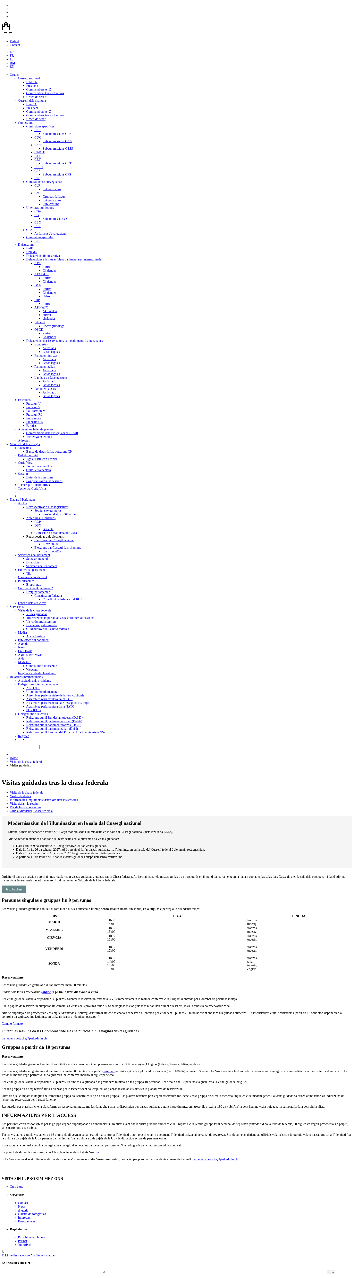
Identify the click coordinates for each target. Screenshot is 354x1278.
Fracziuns (24, 400)
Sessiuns (23, 473)
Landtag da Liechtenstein (50, 377)
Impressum (25, 1217)
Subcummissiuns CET (57, 163)
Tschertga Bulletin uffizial (34, 484)
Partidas (31, 425)
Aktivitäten (50, 311)
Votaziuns (24, 448)
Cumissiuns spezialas (39, 237)
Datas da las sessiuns (39, 477)
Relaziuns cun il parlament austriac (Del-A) (54, 721)
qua (97, 1152)
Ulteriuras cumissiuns (40, 207)
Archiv (22, 503)
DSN (37, 525)
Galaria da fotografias (32, 1214)
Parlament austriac (46, 388)
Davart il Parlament (22, 499)
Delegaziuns (26, 244)
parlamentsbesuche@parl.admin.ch (24, 1038)
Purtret (47, 266)
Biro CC (31, 104)
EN (12, 66)
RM (12, 63)
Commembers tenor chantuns (45, 93)
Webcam (31, 669)
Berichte (48, 529)
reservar (109, 1071)
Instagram (50, 1255)
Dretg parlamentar (38, 592)
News (22, 647)
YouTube (37, 1255)
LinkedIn (11, 1255)
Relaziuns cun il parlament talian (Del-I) (52, 728)
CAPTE (39, 152)
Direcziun (32, 562)
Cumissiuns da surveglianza (44, 182)
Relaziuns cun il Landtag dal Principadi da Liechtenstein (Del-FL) (68, 732)
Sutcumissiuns (52, 189)
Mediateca (24, 662)
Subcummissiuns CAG (57, 141)
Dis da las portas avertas (41, 625)
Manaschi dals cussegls (25, 444)
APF (37, 263)
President (32, 85)
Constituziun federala (48, 595)
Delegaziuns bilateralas (33, 714)
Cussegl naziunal (29, 78)
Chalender (49, 270)
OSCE (38, 329)
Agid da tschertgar (30, 654)
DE (12, 52)
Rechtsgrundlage (53, 326)
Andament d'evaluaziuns (50, 233)
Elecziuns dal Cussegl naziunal (54, 540)
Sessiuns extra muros (47, 510)
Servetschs (17, 606)
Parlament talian (44, 366)
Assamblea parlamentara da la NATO (50, 706)
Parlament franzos (46, 355)
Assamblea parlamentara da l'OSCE (49, 699)
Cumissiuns (25, 122)
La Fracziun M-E (37, 411)
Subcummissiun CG (56, 218)
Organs (14, 74)
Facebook (24, 1255)
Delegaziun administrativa (43, 255)
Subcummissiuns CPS (57, 174)
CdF (37, 185)
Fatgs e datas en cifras (32, 603)
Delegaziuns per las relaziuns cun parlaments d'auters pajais (64, 340)
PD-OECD (33, 710)
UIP (37, 300)
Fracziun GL (34, 422)
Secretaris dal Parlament (41, 566)
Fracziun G (33, 418)
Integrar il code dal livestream (37, 673)
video (46, 296)
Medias (22, 632)
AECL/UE (41, 274)
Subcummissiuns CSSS (58, 148)
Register (23, 736)
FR (12, 55)
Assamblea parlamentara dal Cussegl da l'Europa (57, 702)
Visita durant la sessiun (41, 621)
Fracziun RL (34, 414)
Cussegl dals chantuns (32, 100)
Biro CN (31, 82)
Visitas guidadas (36, 614)
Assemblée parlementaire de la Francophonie (55, 695)
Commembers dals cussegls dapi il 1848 (52, 433)
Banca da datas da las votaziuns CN (49, 451)
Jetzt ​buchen (14, 889)
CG (36, 215)
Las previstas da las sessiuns (44, 481)
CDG (38, 137)
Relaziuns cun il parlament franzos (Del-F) (53, 725)
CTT (37, 156)
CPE (37, 130)
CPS (37, 170)
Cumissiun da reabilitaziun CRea (55, 533)
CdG (37, 193)
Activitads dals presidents (34, 680)
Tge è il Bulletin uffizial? (42, 459)
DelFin (30, 248)
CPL (37, 241)
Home (14, 758)
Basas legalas (51, 351)
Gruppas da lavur (54, 196)
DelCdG (31, 252)
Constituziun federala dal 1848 (62, 599)
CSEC (38, 167)
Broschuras (33, 584)
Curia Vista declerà (38, 470)
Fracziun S (33, 407)
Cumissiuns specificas (40, 126)
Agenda (23, 643)
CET (37, 159)
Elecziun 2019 (52, 544)
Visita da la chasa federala (34, 610)
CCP (37, 521)
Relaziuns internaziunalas (26, 677)
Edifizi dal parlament (31, 569)
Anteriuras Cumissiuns (41, 518)
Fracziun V (33, 403)
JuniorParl (24, 1244)
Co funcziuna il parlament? (35, 588)
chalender (49, 318)
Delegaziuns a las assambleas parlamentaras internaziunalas (64, 259)
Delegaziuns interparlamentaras (38, 684)
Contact (15, 45)
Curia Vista (25, 462)
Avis (21, 658)
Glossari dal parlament (32, 577)
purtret (47, 315)
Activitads (49, 348)
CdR (37, 226)
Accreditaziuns (35, 636)
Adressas (24, 440)
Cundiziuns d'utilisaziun (41, 666)
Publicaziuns (51, 204)
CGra (38, 211)
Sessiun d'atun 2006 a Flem (60, 514)
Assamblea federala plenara (35, 429)
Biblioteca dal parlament (33, 640)
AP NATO (41, 307)
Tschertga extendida (39, 436)
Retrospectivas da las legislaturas (47, 507)
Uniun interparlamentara (42, 691)
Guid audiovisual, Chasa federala (47, 629)
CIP (37, 178)
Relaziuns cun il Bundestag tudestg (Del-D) (54, 717)
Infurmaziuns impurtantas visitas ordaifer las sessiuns (60, 617)
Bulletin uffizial (28, 455)
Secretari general (37, 558)
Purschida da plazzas (31, 1237)
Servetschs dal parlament (34, 555)
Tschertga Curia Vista (32, 488)
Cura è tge (16, 1186)
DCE (37, 285)
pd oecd (39, 322)
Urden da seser (35, 97)
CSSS (38, 145)
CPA (29, 230)
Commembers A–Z (38, 89)
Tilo (28, 573)
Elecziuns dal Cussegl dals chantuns (57, 547)
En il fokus (25, 651)
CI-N (37, 222)
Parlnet (14, 41)
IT (11, 59)
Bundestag (41, 344)
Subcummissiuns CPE (57, 133)
